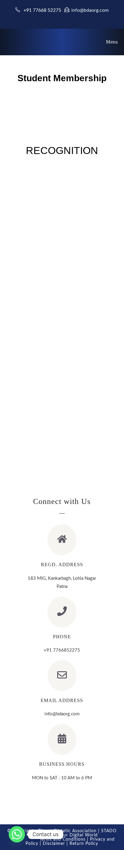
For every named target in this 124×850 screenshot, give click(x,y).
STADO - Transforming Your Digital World (71, 833)
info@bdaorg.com (90, 10)
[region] (62, 317)
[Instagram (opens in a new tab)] (70, 18)
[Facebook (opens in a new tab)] (63, 18)
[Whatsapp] (17, 834)
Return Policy (84, 844)
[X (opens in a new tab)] (54, 18)
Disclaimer (54, 844)
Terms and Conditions (62, 839)
